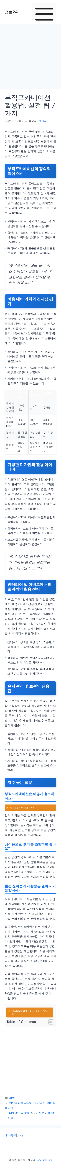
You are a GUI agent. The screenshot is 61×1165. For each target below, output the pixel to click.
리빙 (12, 1097)
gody (20, 1135)
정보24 (11, 12)
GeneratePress (44, 1159)
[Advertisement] (30, 57)
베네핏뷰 (10, 1135)
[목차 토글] (49, 1022)
